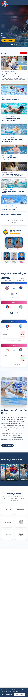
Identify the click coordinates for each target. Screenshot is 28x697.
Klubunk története (6, 445)
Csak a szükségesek (7, 694)
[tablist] (14, 278)
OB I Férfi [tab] (14, 278)
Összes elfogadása (19, 694)
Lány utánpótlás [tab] (20, 280)
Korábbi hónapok (14, 233)
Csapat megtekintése (8, 40)
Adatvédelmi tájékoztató (17, 691)
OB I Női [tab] (22, 278)
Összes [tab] (5, 278)
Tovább (22, 53)
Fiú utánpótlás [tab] (7, 280)
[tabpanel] (14, 324)
